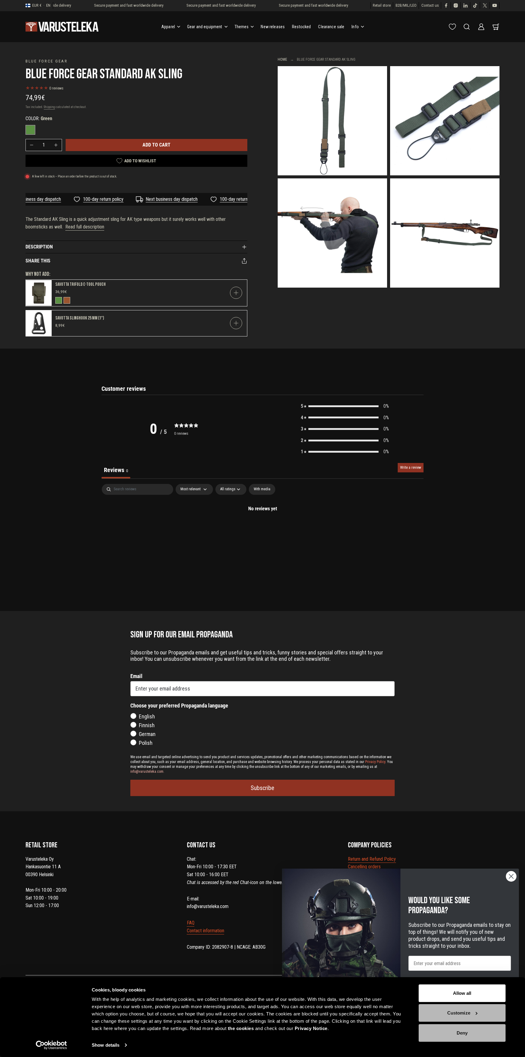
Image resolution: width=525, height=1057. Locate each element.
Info (355, 26)
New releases (273, 26)
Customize (458, 1012)
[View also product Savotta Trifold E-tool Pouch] (39, 293)
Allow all (462, 993)
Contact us (430, 5)
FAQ (190, 923)
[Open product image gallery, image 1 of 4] (332, 120)
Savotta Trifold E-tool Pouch (80, 284)
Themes (242, 26)
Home (282, 59)
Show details (105, 1045)
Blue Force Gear (47, 61)
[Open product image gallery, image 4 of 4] (444, 233)
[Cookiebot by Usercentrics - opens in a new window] (51, 1045)
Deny (462, 1032)
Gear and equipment (204, 26)
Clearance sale (331, 26)
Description (39, 247)
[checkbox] (262, 489)
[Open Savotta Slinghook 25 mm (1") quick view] (236, 323)
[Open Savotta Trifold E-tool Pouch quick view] (236, 293)
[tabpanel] (262, 529)
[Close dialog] (511, 876)
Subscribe (262, 788)
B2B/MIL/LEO (406, 5)
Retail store (382, 5)
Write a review (410, 467)
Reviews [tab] (116, 470)
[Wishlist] (452, 27)
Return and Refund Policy (372, 859)
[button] (345, 406)
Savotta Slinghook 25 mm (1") (79, 318)
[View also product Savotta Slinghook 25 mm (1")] (39, 323)
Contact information (205, 931)
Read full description (84, 227)
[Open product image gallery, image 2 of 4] (444, 120)
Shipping (49, 107)
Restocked (301, 26)
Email (136, 676)
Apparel (168, 26)
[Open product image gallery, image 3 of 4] (332, 233)
